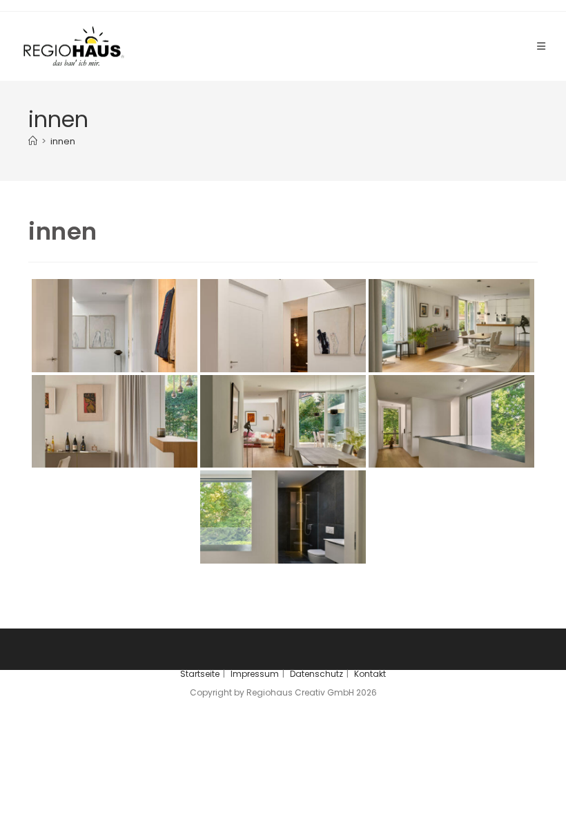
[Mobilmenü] (541, 46)
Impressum (255, 674)
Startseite (199, 674)
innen (62, 141)
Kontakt (370, 674)
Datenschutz (316, 674)
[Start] (32, 141)
